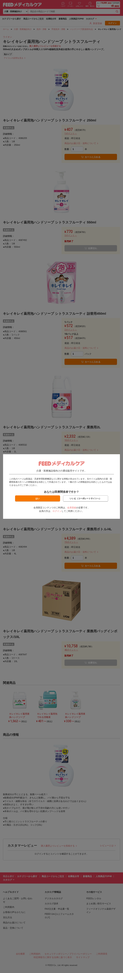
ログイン (57, 511)
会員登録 (71, 507)
